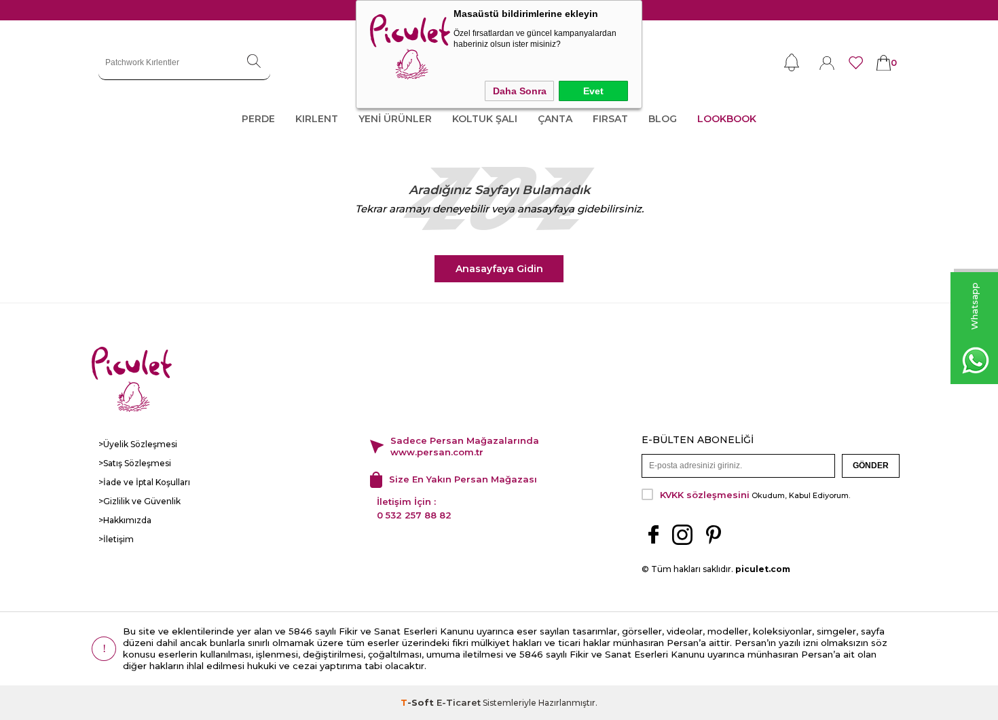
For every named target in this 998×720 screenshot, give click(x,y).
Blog (662, 119)
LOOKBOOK (726, 119)
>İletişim (116, 539)
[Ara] (254, 62)
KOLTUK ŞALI (484, 119)
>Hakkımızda (124, 520)
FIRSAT (610, 119)
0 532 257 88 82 (414, 515)
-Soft (419, 702)
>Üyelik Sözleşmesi (137, 444)
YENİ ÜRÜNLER (395, 119)
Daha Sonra (520, 91)
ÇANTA (555, 119)
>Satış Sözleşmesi (134, 463)
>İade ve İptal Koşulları (144, 482)
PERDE (258, 119)
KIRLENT (316, 119)
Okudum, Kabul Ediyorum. (755, 494)
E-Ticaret (459, 702)
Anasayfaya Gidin (499, 269)
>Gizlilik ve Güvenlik (139, 501)
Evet (593, 91)
